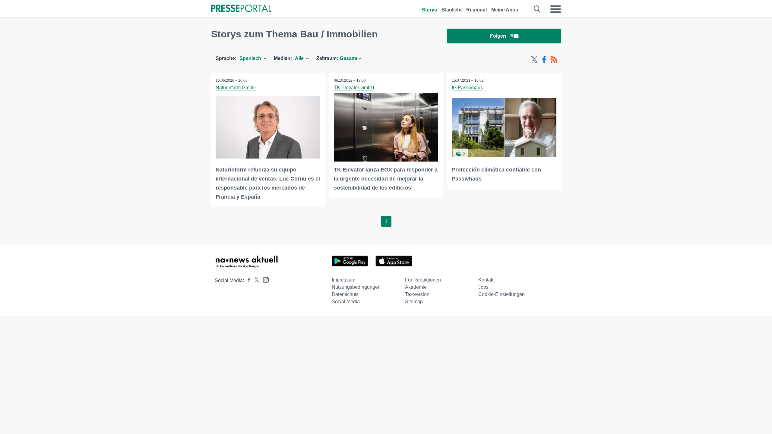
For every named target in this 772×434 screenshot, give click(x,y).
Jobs (483, 287)
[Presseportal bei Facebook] (247, 280)
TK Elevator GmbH (354, 87)
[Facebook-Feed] (544, 59)
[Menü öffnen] (555, 9)
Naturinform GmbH (236, 87)
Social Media (346, 301)
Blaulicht (451, 9)
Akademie (416, 287)
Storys (429, 9)
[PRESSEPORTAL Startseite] (241, 9)
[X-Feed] (534, 59)
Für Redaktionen (423, 279)
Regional (476, 9)
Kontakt (486, 279)
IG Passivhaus (467, 87)
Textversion (417, 294)
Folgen (498, 36)
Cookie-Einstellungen (501, 294)
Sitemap (414, 301)
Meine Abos (504, 9)
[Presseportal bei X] (255, 280)
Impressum (343, 279)
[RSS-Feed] (554, 59)
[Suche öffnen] (537, 9)
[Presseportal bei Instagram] (264, 279)
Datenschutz (345, 294)
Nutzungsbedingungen (356, 287)
